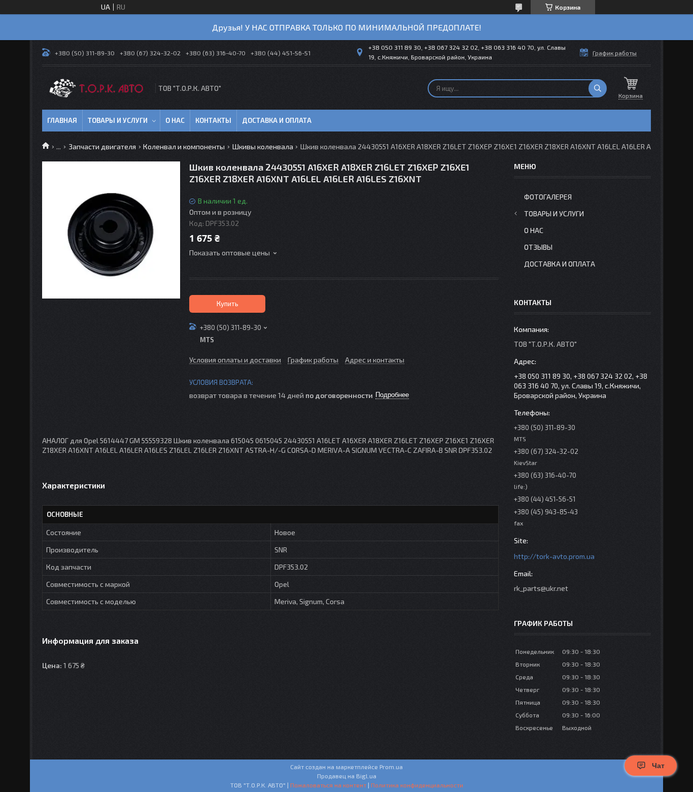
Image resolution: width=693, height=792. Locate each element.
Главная (62, 120)
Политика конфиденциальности (417, 784)
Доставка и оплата (276, 120)
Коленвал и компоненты (184, 146)
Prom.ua (391, 766)
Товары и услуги (118, 120)
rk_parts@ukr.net (541, 588)
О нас (175, 120)
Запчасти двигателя (102, 146)
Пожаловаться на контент (328, 784)
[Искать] (597, 88)
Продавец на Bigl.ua (346, 775)
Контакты (213, 120)
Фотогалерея (548, 196)
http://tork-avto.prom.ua (554, 556)
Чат (658, 766)
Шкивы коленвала (262, 146)
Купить (227, 304)
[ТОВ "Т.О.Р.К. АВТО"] (98, 88)
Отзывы (538, 247)
